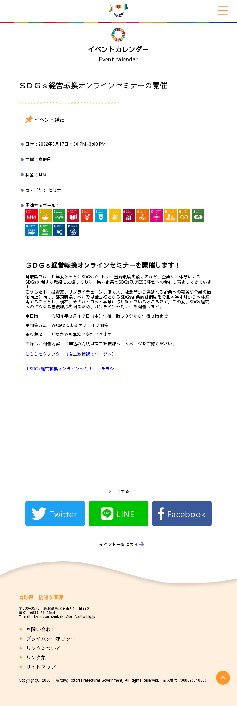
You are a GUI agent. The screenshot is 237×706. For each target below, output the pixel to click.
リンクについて (43, 648)
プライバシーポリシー (51, 638)
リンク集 (36, 657)
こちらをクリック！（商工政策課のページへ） (70, 353)
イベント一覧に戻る (118, 544)
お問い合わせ (41, 629)
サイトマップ (41, 667)
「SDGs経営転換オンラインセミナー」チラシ (69, 368)
